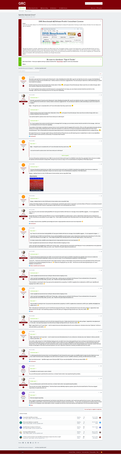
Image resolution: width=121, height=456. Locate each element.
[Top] (100, 452)
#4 (101, 164)
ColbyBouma (95, 433)
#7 (101, 228)
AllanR (24, 423)
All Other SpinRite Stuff (37, 418)
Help (97, 452)
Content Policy (72, 452)
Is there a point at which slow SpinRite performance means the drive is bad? (42, 436)
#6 (101, 209)
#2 (101, 95)
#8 (101, 251)
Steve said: (32, 143)
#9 (101, 270)
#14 (101, 365)
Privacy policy (93, 452)
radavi (24, 433)
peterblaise (95, 418)
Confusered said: (34, 97)
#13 (101, 349)
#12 (101, 331)
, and (37, 265)
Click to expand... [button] (65, 155)
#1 (101, 77)
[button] (38, 8)
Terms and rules (85, 452)
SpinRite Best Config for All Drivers (32, 427)
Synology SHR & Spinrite (29, 432)
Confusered (22, 16)
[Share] (99, 77)
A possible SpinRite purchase (30, 417)
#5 (101, 195)
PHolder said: (33, 381)
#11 (101, 315)
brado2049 (25, 438)
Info (24, 418)
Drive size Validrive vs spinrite (30, 422)
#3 (101, 141)
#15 (101, 378)
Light (23, 452)
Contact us (78, 452)
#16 (101, 392)
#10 (101, 288)
